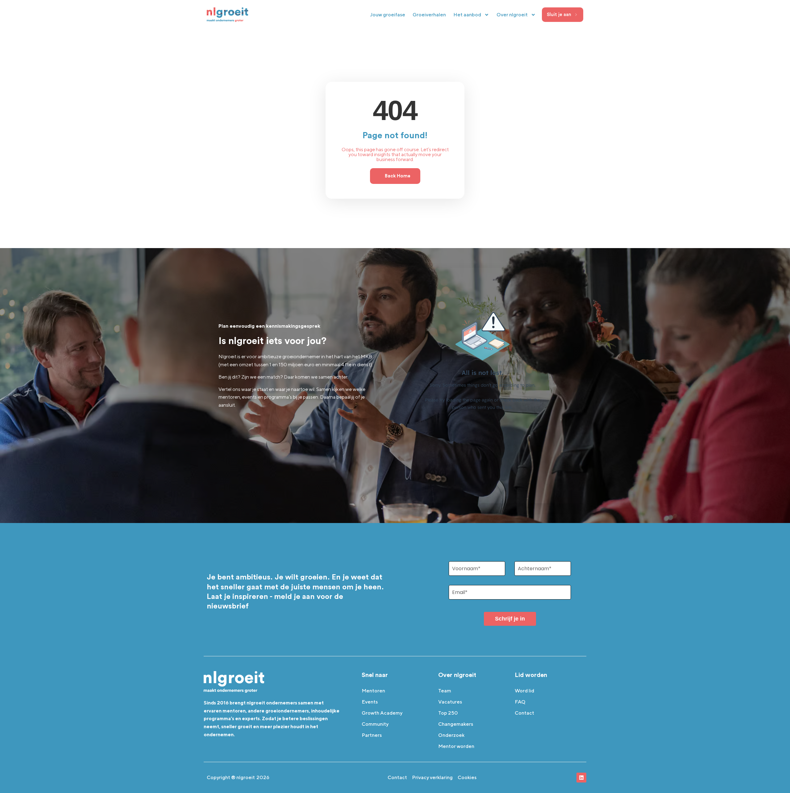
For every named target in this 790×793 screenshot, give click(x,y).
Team (444, 691)
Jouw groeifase (387, 15)
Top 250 (448, 713)
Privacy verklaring (432, 777)
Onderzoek (451, 735)
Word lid (524, 691)
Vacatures (450, 702)
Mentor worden (456, 746)
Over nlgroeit (512, 15)
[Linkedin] (581, 778)
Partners (372, 735)
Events (370, 702)
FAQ (520, 702)
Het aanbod (467, 15)
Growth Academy (382, 713)
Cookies (467, 777)
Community (375, 724)
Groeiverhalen (429, 15)
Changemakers (455, 724)
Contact (524, 713)
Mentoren (373, 691)
